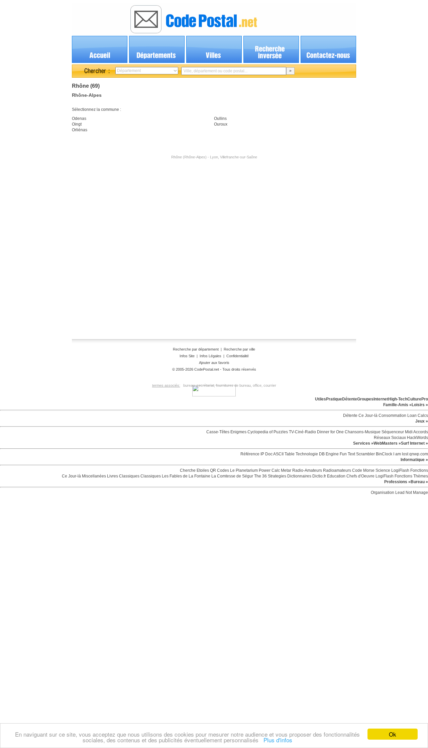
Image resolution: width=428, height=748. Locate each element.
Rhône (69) (86, 86)
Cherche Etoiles (194, 470)
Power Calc (269, 470)
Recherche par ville (239, 349)
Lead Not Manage (411, 492)
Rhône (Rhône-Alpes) (189, 157)
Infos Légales (210, 356)
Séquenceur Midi (397, 432)
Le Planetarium (243, 470)
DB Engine (328, 454)
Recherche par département (196, 349)
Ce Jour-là (367, 415)
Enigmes (237, 432)
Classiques (128, 476)
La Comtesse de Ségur (231, 476)
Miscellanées (93, 476)
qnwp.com (418, 454)
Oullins (220, 118)
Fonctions (418, 470)
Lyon (214, 157)
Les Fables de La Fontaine (185, 476)
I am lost (400, 454)
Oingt (77, 124)
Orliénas (79, 130)
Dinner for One (330, 432)
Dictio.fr (318, 476)
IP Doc (266, 454)
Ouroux (220, 124)
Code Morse (362, 470)
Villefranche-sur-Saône (238, 157)
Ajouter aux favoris (214, 363)
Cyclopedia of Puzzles (267, 432)
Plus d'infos (276, 740)
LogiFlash (399, 470)
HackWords (417, 437)
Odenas (79, 118)
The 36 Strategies (269, 476)
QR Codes (219, 470)
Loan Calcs (417, 415)
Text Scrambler (361, 454)
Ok (392, 734)
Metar (285, 470)
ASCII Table (284, 454)
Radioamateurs (336, 470)
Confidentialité (237, 356)
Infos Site (187, 356)
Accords (420, 432)
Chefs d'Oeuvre (359, 476)
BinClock (383, 454)
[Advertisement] (214, 179)
